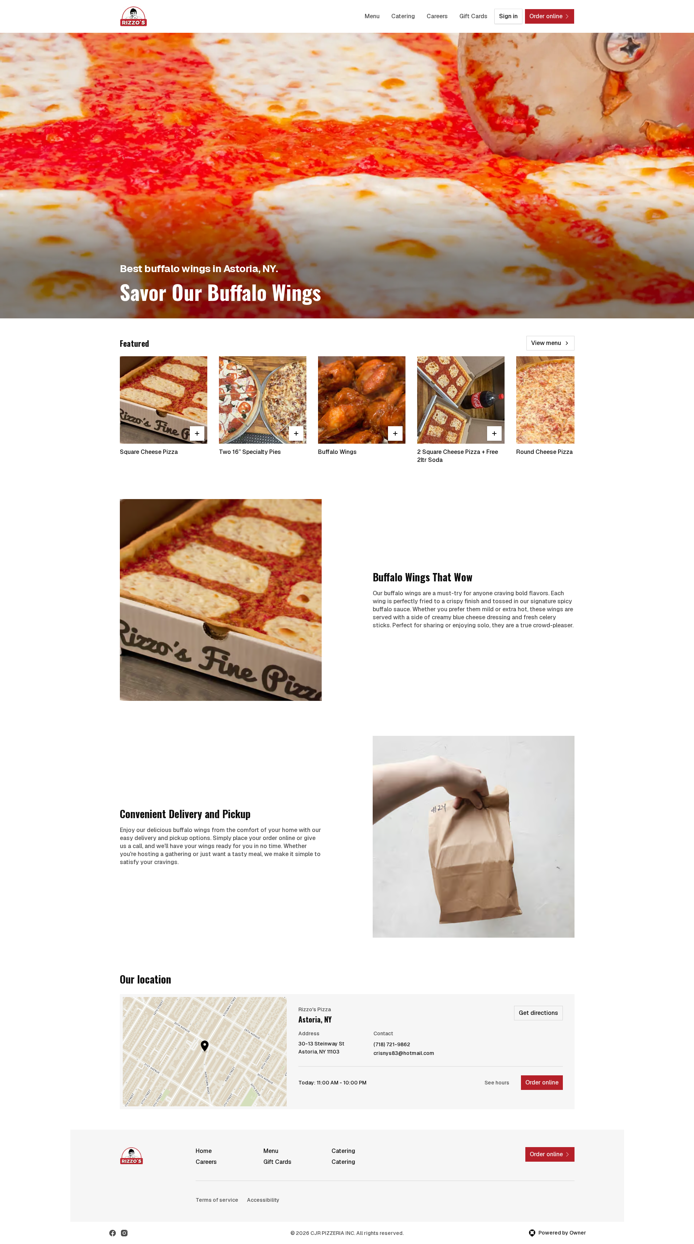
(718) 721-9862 (391, 1044)
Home (204, 1151)
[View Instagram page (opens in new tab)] (124, 1233)
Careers (437, 16)
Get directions (538, 1013)
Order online (541, 1082)
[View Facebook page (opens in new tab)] (112, 1233)
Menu (372, 16)
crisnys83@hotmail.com (403, 1053)
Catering (403, 16)
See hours (497, 1082)
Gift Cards (473, 16)
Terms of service (217, 1200)
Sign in (508, 16)
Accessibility (263, 1200)
